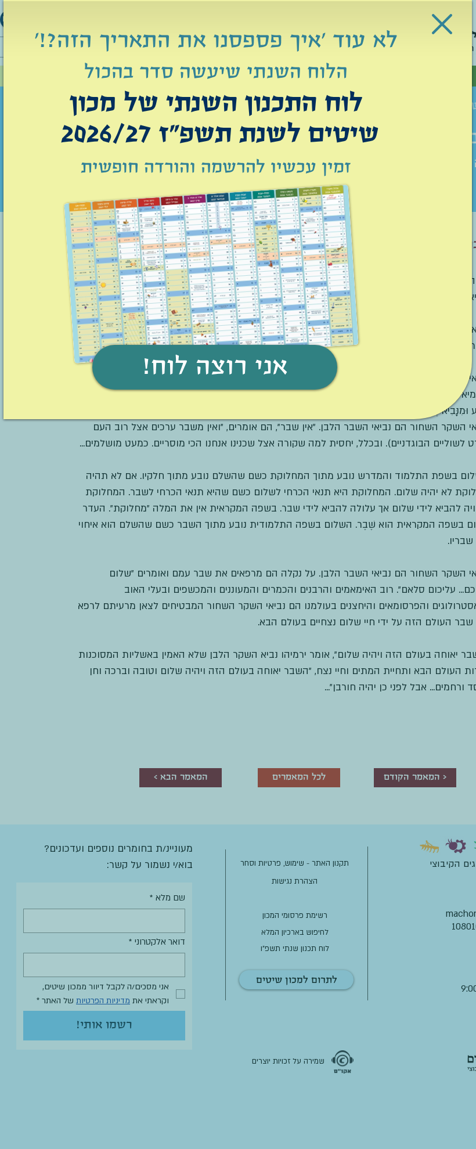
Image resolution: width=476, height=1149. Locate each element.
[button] (442, 24)
